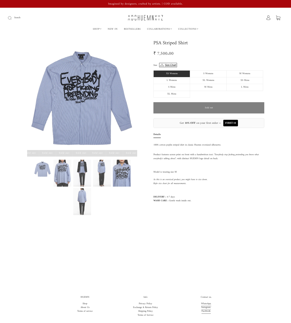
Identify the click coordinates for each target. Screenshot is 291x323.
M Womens (244, 74)
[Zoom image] (82, 96)
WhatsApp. (206, 304)
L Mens (244, 87)
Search (17, 18)
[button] (38, 96)
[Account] (268, 18)
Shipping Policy (145, 311)
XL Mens (171, 94)
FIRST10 (230, 123)
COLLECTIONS (187, 29)
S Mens (171, 87)
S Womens (208, 74)
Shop (85, 304)
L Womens (172, 80)
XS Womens (172, 74)
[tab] (157, 135)
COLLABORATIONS (158, 29)
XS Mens (245, 80)
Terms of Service (145, 315)
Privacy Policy (145, 304)
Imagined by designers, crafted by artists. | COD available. (145, 3)
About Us (85, 307)
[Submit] (12, 17)
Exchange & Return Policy (145, 307)
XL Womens (208, 80)
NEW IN (113, 29)
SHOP (96, 29)
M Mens (208, 87)
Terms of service (85, 311)
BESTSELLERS (132, 29)
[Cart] (278, 18)
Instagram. (206, 307)
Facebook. (206, 311)
